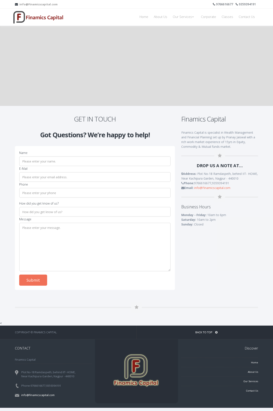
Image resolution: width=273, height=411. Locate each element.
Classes (227, 17)
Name (23, 153)
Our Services (182, 17)
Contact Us (247, 17)
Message (25, 219)
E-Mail (23, 169)
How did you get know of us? (39, 203)
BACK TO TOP (204, 332)
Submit (33, 280)
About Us (160, 17)
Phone (23, 184)
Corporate (208, 17)
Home (143, 17)
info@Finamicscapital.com (38, 4)
